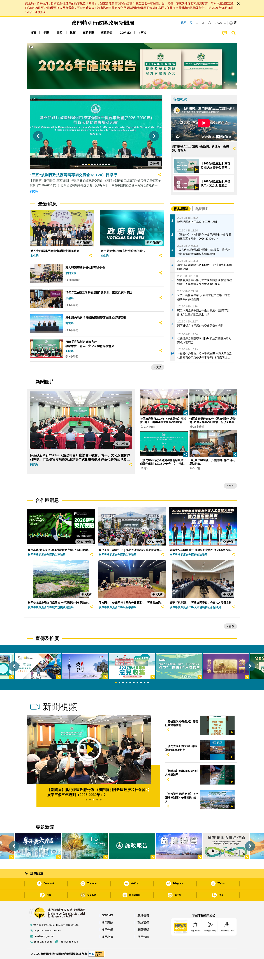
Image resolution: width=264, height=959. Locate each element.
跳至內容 (186, 22)
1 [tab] (116, 683)
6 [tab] (134, 683)
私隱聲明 (143, 929)
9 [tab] (144, 683)
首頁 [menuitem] (33, 32)
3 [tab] (123, 683)
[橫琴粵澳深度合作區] (226, 846)
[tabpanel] (132, 666)
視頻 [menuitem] (73, 32)
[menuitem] (46, 32)
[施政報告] (132, 846)
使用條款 (143, 936)
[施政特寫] (179, 846)
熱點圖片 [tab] (202, 209)
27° (222, 22)
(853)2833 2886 (43, 941)
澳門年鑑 (107, 929)
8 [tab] (141, 683)
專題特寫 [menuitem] (106, 32)
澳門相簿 (107, 936)
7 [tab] (137, 683)
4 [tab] (126, 683)
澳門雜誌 (107, 922)
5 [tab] (130, 683)
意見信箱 (143, 915)
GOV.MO (107, 915)
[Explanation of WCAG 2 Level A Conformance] (96, 953)
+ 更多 (157, 367)
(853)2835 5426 (69, 941)
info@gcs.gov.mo (44, 936)
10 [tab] (148, 683)
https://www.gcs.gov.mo (47, 930)
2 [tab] (119, 683)
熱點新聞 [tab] (181, 209)
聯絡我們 (143, 922)
